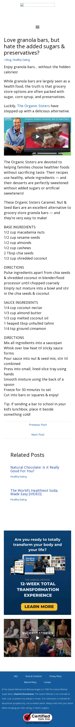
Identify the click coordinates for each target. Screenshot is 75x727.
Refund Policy (30, 682)
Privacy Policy (55, 676)
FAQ (16, 676)
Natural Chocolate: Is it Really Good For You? (34, 469)
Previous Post (38, 425)
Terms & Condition (33, 676)
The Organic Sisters (33, 105)
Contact (47, 682)
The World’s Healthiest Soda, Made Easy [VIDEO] (34, 492)
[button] (37, 27)
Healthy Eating (21, 60)
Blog (8, 60)
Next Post (37, 434)
